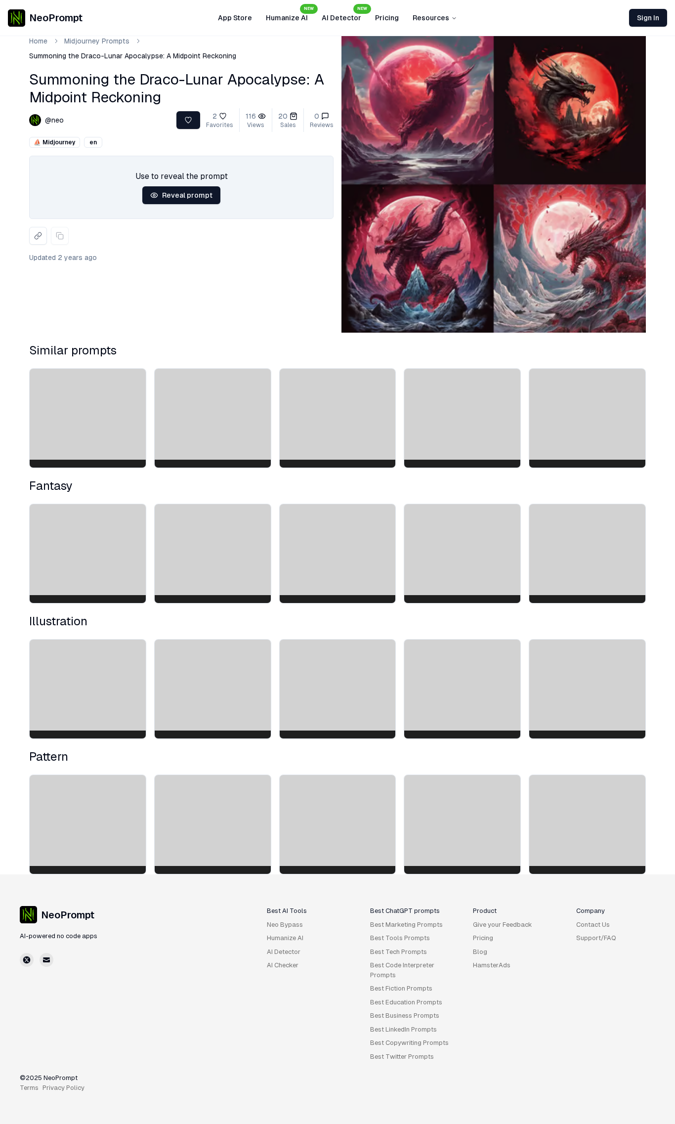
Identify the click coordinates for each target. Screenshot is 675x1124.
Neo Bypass (285, 924)
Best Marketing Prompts (406, 924)
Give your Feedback (502, 924)
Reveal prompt (187, 195)
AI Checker (282, 965)
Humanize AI (290, 15)
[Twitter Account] (27, 960)
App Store (235, 18)
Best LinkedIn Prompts (403, 1029)
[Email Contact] (46, 960)
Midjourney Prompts (96, 41)
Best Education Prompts (406, 1002)
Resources (431, 18)
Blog (480, 951)
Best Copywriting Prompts (409, 1042)
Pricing (387, 18)
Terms (29, 1087)
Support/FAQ (596, 938)
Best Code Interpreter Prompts (402, 970)
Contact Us (593, 924)
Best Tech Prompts (398, 951)
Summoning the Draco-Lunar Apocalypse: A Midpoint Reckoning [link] (132, 56)
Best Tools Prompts (400, 938)
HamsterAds (491, 965)
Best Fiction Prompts (401, 988)
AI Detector (344, 15)
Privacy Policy (63, 1087)
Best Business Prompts (404, 1015)
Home (38, 41)
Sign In (648, 18)
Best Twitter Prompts (402, 1056)
